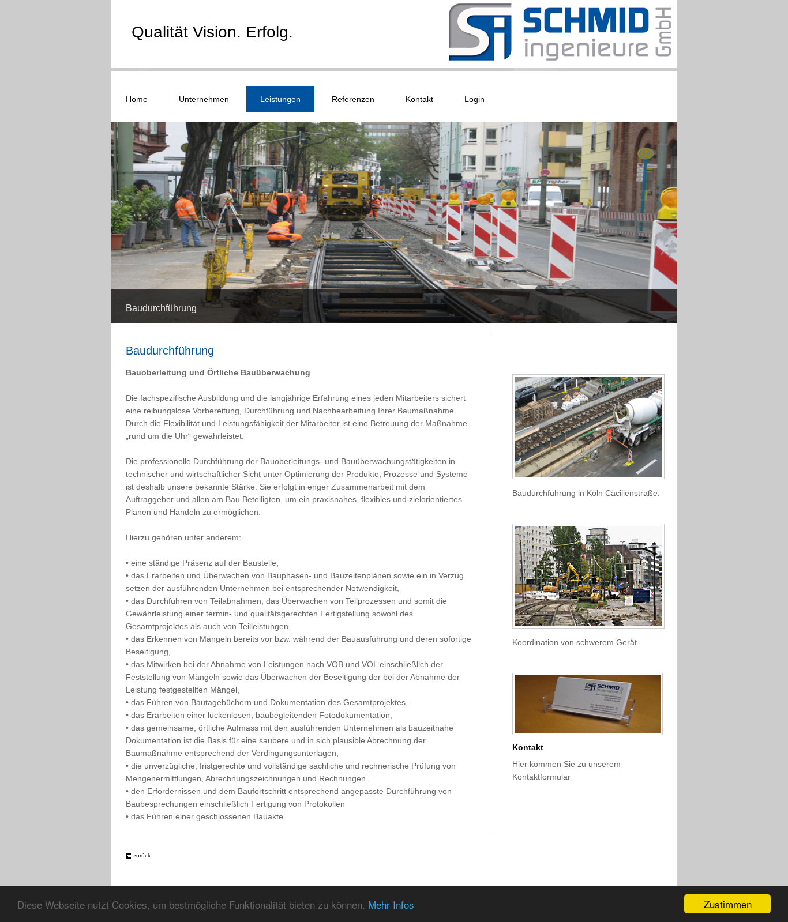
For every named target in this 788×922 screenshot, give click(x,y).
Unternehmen (204, 99)
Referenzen (353, 99)
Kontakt (419, 99)
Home (137, 99)
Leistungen (280, 99)
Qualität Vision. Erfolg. (212, 32)
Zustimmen (728, 904)
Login (474, 99)
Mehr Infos (391, 904)
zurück (142, 855)
